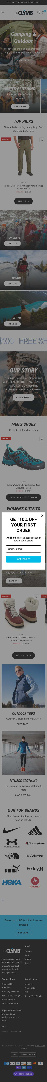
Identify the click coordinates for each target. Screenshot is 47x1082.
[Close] (42, 515)
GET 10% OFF (23, 559)
